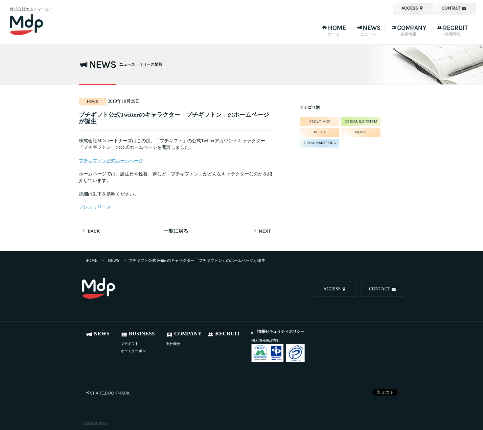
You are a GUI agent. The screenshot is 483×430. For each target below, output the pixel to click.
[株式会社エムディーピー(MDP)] (46, 24)
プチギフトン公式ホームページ (111, 160)
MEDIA (320, 132)
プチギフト (130, 344)
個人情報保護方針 (265, 340)
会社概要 (173, 344)
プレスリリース (95, 207)
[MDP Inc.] (98, 288)
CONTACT (379, 288)
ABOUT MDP (319, 121)
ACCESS (332, 288)
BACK (94, 231)
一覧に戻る (176, 231)
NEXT (265, 231)
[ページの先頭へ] (124, 289)
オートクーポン (133, 351)
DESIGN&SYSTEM (361, 121)
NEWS (360, 132)
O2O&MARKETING (320, 143)
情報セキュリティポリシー (281, 331)
